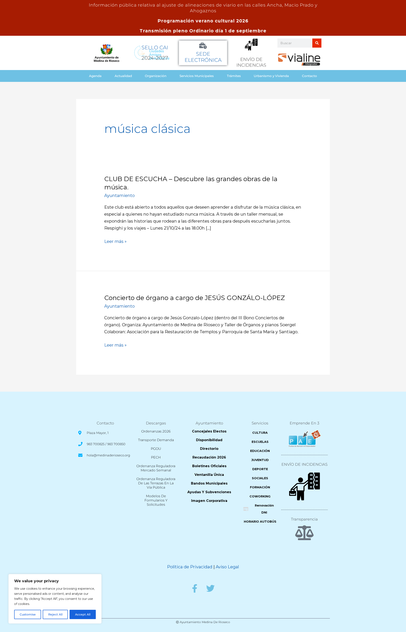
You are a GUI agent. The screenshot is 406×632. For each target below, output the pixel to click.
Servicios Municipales (197, 76)
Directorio (209, 449)
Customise (28, 614)
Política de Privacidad (189, 566)
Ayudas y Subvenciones (209, 492)
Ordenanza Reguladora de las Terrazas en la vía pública (155, 483)
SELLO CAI (154, 47)
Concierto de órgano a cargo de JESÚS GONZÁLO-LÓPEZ (194, 298)
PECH (156, 457)
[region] (55, 599)
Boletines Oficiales (209, 466)
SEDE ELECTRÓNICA (203, 57)
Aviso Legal (227, 566)
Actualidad (123, 76)
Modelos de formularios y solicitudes (155, 500)
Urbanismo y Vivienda (271, 76)
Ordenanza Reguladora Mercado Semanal (155, 468)
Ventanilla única (209, 475)
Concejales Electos (209, 431)
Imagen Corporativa (209, 501)
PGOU (156, 449)
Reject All (55, 614)
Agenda (95, 76)
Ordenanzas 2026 (156, 431)
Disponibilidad (209, 440)
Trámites (234, 76)
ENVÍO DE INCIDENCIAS (304, 464)
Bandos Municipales (209, 483)
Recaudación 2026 (209, 457)
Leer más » (115, 241)
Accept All (83, 614)
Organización (155, 76)
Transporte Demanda (156, 440)
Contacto (309, 76)
